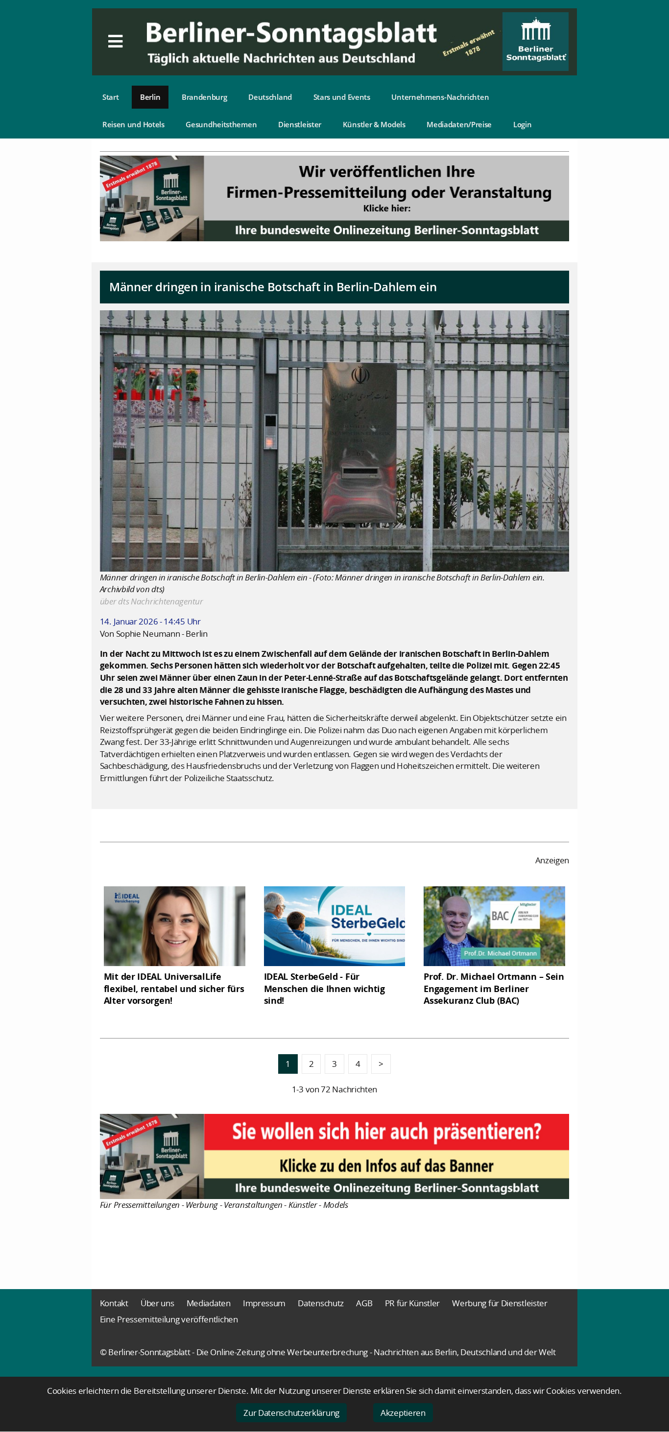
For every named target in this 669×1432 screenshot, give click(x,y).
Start (110, 97)
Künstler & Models (374, 124)
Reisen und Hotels (133, 124)
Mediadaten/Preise (459, 124)
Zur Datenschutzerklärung (291, 1412)
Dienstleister (299, 124)
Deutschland (270, 97)
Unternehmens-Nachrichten (440, 97)
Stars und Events (341, 97)
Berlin (150, 97)
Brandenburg (204, 97)
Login (522, 124)
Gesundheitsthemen (221, 124)
